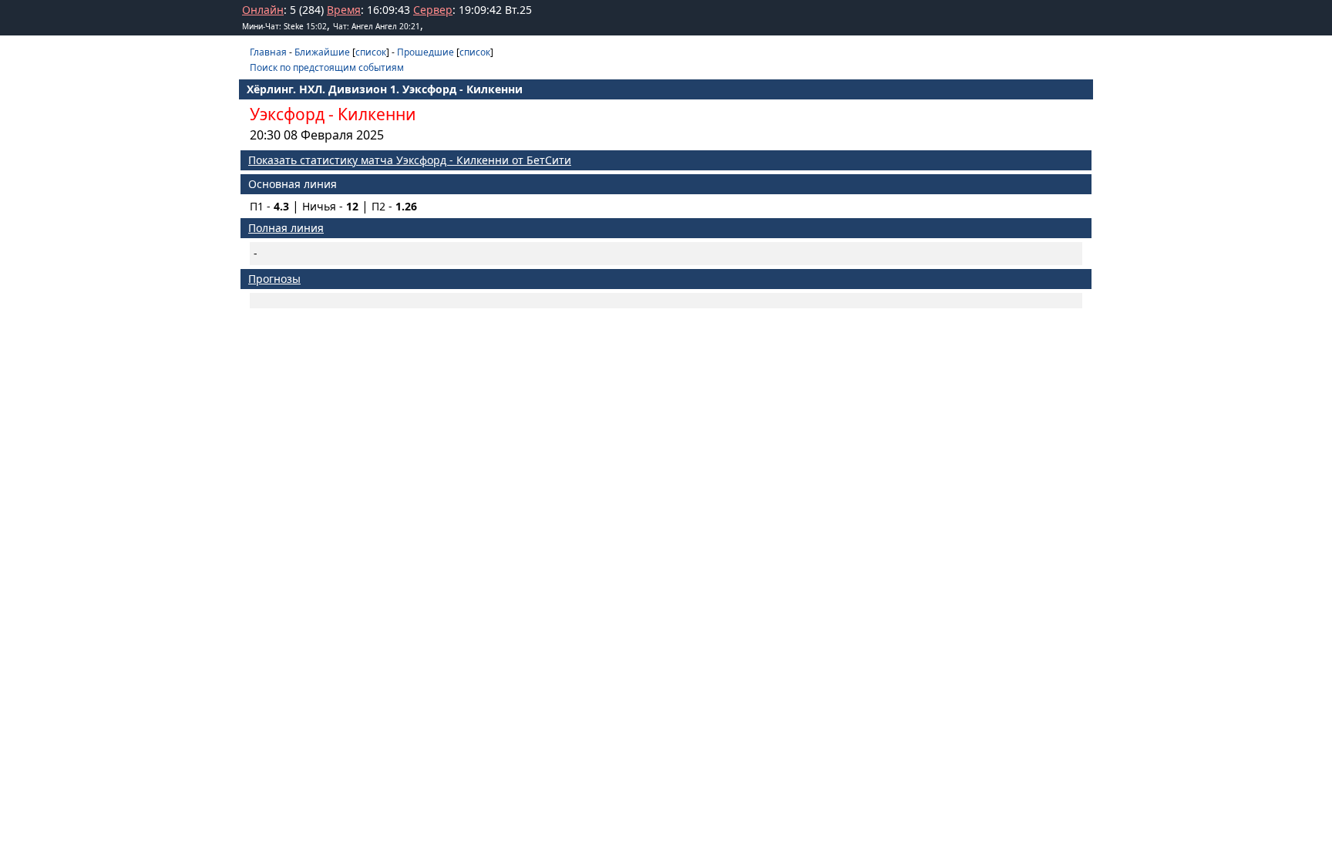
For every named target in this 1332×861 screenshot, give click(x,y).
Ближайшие (322, 52)
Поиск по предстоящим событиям (327, 67)
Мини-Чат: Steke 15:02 (284, 26)
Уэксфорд (287, 114)
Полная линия (286, 227)
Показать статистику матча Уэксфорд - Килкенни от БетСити (409, 160)
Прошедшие (425, 52)
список (370, 52)
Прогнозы (274, 278)
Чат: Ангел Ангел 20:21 (376, 26)
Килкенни (377, 114)
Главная (268, 52)
